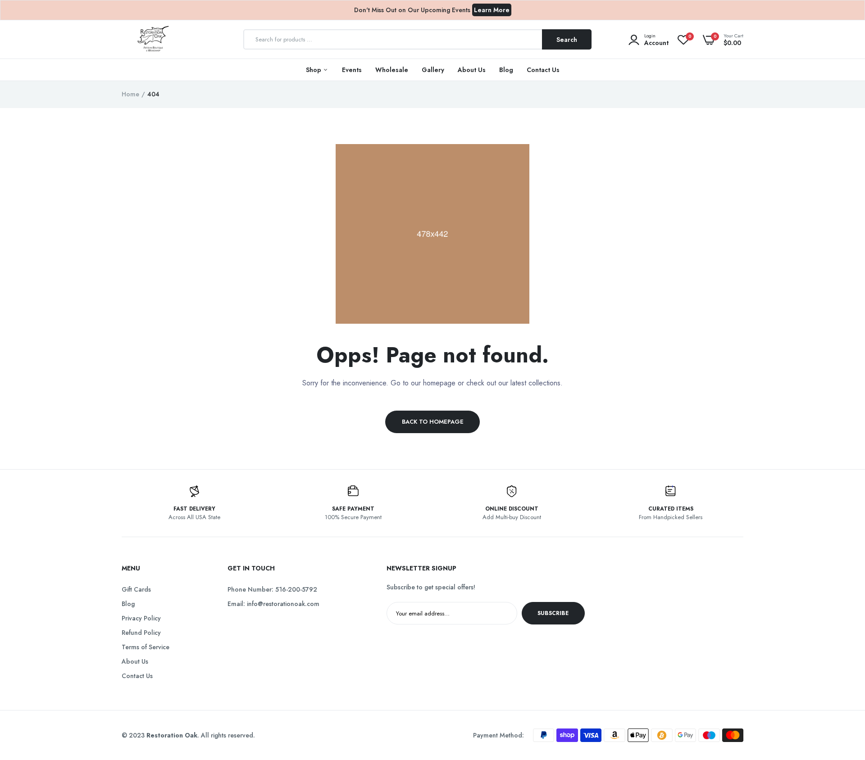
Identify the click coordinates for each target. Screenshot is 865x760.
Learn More (492, 9)
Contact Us (543, 69)
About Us (472, 69)
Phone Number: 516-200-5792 (272, 589)
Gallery (433, 69)
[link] (840, 694)
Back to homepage (433, 421)
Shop (314, 69)
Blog (506, 69)
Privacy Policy (141, 618)
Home (130, 94)
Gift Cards (136, 589)
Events (352, 69)
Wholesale (391, 69)
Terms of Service (145, 646)
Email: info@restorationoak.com (273, 603)
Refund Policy (141, 632)
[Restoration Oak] (153, 39)
